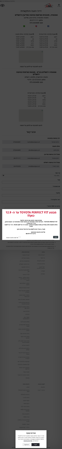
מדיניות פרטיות (28, 441)
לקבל (35, 444)
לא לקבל (26, 444)
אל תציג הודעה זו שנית (12, 237)
